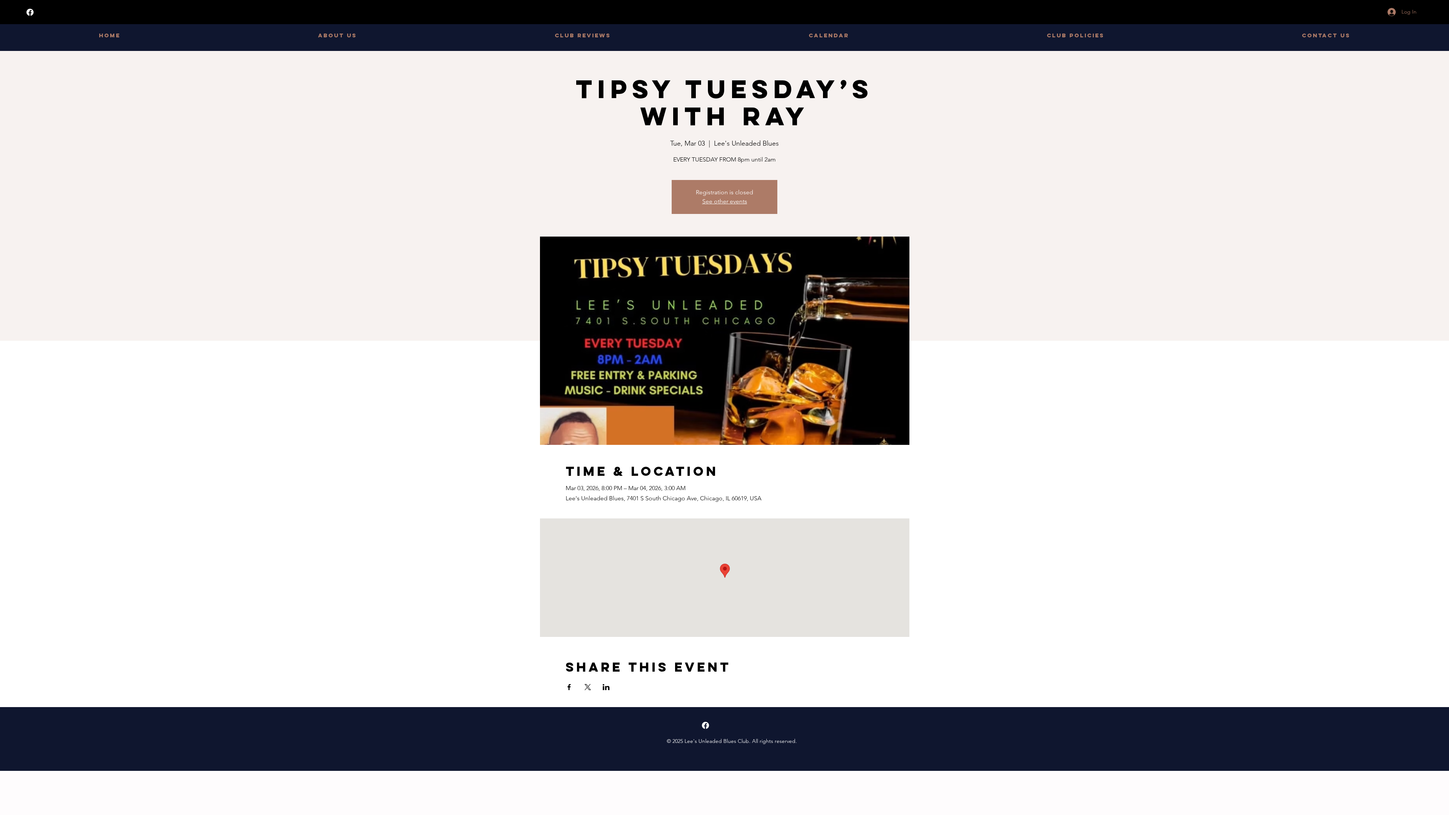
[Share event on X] (587, 687)
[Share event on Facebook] (569, 687)
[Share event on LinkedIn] (606, 687)
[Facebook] (30, 12)
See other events (724, 201)
